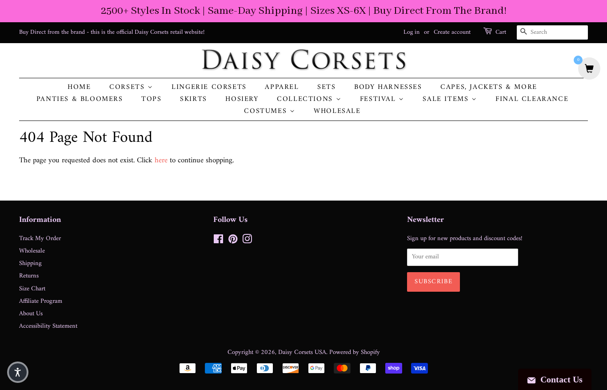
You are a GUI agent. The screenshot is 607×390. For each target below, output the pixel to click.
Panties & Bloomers (79, 99)
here (161, 160)
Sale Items (447, 99)
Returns (29, 275)
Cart (500, 32)
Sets (326, 87)
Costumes (266, 111)
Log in (411, 32)
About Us (31, 313)
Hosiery (241, 99)
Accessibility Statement (48, 326)
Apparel (282, 87)
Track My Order (40, 238)
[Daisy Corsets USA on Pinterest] (233, 241)
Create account (452, 32)
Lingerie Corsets (209, 87)
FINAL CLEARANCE (531, 99)
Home (79, 87)
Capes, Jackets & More (488, 87)
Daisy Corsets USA (302, 352)
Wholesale (337, 111)
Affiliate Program (40, 301)
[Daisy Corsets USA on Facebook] (218, 241)
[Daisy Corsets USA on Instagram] (247, 241)
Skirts (193, 99)
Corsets (128, 87)
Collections (306, 99)
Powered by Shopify (354, 352)
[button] (17, 372)
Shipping (30, 263)
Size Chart (32, 288)
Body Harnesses (388, 87)
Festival (379, 99)
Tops (151, 99)
